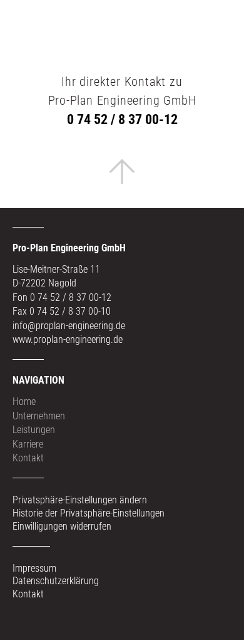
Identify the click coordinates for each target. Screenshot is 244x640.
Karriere (28, 444)
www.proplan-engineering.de (68, 339)
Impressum (34, 568)
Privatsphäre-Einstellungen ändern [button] (80, 500)
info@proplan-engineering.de (69, 326)
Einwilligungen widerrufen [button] (62, 526)
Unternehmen (39, 416)
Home (24, 401)
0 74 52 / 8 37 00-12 (122, 119)
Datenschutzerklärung (56, 581)
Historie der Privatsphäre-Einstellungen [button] (89, 513)
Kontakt (28, 458)
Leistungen (34, 430)
